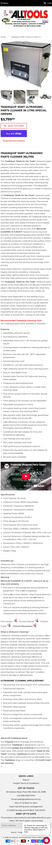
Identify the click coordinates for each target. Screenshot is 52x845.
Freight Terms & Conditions (26, 783)
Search (26, 780)
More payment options (14, 140)
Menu (5, 3)
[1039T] (16, 621)
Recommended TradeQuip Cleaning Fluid (21, 320)
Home (3, 37)
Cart (49, 3)
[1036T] (35, 626)
